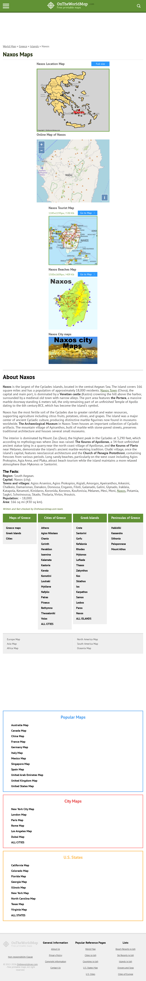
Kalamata (46, 560)
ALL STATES (18, 915)
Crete (79, 528)
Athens (45, 528)
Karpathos (81, 592)
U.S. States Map (90, 967)
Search (138, 6)
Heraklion (46, 549)
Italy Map (17, 753)
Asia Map (12, 643)
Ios (77, 586)
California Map (20, 865)
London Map (19, 814)
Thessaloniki (48, 613)
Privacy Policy (55, 955)
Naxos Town (108, 390)
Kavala (44, 570)
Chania (45, 538)
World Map (9, 46)
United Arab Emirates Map (27, 775)
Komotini (46, 576)
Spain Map (17, 769)
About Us (55, 949)
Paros (79, 608)
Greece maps (13, 528)
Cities (9, 538)
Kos (78, 576)
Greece (23, 46)
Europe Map (13, 639)
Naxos (121, 491)
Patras (44, 597)
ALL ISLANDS (83, 618)
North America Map (87, 639)
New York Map (20, 893)
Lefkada (80, 560)
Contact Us (55, 967)
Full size (100, 63)
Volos (44, 618)
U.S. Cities (90, 974)
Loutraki (45, 581)
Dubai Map (17, 837)
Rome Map (17, 825)
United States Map (22, 786)
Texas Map (17, 904)
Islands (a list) (125, 961)
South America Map (87, 643)
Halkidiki (116, 528)
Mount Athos (118, 549)
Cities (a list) (90, 955)
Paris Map (17, 820)
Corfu (79, 538)
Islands (34, 46)
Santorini (81, 533)
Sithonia (116, 538)
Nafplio (45, 592)
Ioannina (46, 554)
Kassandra (116, 533)
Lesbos (80, 602)
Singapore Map (20, 764)
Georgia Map (19, 882)
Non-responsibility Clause (20, 956)
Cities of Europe (125, 974)
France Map (18, 741)
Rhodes (80, 549)
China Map (17, 736)
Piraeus (45, 602)
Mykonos (81, 554)
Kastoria (45, 565)
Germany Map (19, 747)
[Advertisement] (73, 30)
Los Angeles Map (21, 831)
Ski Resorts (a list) (125, 955)
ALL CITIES (47, 624)
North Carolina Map (23, 898)
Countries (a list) (90, 961)
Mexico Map (18, 758)
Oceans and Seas (126, 967)
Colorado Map (19, 870)
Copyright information (55, 961)
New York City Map (22, 809)
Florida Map (18, 876)
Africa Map (12, 648)
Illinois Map (18, 887)
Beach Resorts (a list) (125, 949)
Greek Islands (13, 533)
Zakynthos (82, 570)
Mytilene (46, 586)
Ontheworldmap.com (27, 964)
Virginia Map (19, 909)
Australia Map (19, 725)
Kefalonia (81, 544)
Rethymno (47, 608)
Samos (80, 597)
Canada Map (18, 730)
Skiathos (81, 581)
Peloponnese (118, 544)
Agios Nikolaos (49, 533)
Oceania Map (84, 648)
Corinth (45, 544)
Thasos (80, 565)
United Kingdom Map (24, 780)
